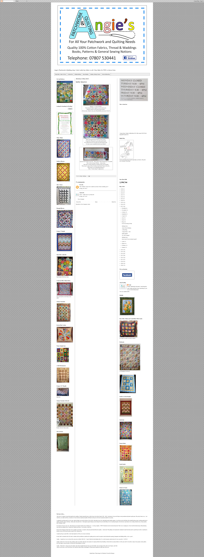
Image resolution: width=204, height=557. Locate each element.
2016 (122, 249)
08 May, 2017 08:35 (83, 188)
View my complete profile (124, 291)
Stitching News (125, 226)
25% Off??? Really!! (126, 235)
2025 (122, 191)
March (123, 243)
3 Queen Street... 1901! (126, 231)
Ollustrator (104, 553)
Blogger (112, 553)
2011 (122, 259)
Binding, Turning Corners (95, 74)
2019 (122, 202)
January (123, 247)
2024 (122, 193)
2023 (122, 194)
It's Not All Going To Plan (127, 223)
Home (96, 202)
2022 (122, 196)
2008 (122, 265)
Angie (80, 192)
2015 (122, 251)
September (124, 214)
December (124, 208)
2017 (122, 206)
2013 (122, 255)
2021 (122, 198)
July (123, 218)
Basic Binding (85, 74)
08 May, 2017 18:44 (83, 196)
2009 (122, 263)
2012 (122, 257)
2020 (122, 200)
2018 (122, 204)
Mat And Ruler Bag (106, 74)
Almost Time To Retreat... (127, 228)
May (123, 221)
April (123, 241)
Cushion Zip (70, 74)
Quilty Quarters (125, 233)
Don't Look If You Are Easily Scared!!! (129, 239)
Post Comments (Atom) (85, 204)
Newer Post (78, 202)
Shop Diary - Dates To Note (60, 74)
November (124, 210)
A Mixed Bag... (125, 229)
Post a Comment (81, 199)
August (123, 216)
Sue (80, 184)
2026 (122, 189)
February (124, 245)
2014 (122, 253)
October (123, 212)
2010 (122, 261)
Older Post (114, 202)
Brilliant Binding (78, 74)
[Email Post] (89, 176)
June (123, 219)
